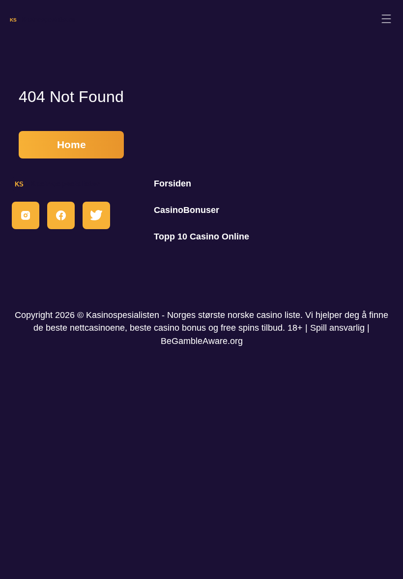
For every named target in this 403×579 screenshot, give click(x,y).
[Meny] (386, 19)
